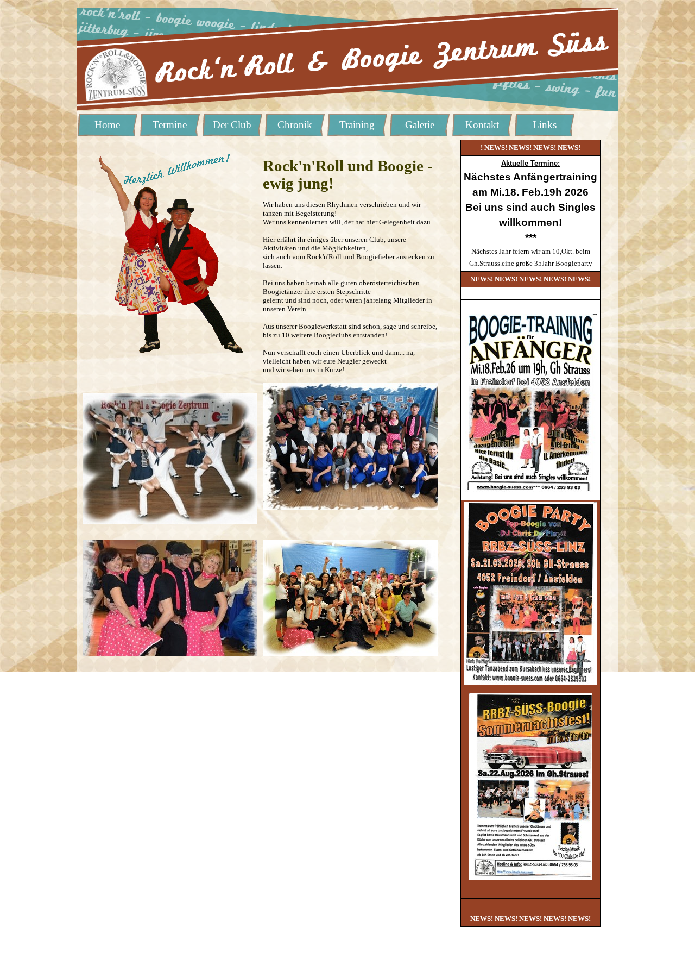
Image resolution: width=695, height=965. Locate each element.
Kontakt (482, 124)
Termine (170, 124)
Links (545, 124)
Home (107, 124)
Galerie (419, 124)
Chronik (294, 124)
